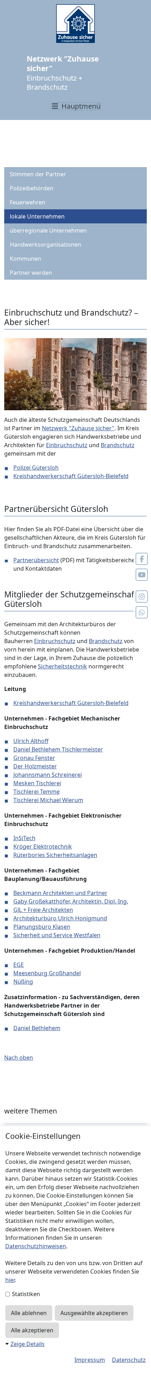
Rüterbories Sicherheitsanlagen (55, 855)
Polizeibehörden (31, 188)
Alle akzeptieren (32, 1330)
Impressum (89, 1360)
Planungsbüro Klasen (41, 927)
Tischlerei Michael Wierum (48, 800)
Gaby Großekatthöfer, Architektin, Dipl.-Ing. (70, 901)
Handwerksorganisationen (45, 244)
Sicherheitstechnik (62, 666)
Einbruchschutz (66, 445)
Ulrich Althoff (30, 741)
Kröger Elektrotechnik (42, 846)
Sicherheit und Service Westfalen (56, 935)
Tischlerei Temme (36, 791)
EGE (18, 965)
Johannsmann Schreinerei (47, 775)
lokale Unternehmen (37, 216)
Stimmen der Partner (38, 174)
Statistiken (25, 1294)
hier (10, 1280)
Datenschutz (129, 1360)
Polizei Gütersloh (36, 467)
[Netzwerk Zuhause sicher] (75, 23)
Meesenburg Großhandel (47, 973)
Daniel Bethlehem (36, 1028)
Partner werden (31, 273)
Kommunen (25, 258)
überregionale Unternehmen (48, 230)
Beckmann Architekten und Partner (60, 893)
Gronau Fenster (34, 758)
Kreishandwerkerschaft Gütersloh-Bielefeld (71, 476)
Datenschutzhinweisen (35, 1246)
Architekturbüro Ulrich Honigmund (60, 918)
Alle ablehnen (29, 1313)
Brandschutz (117, 445)
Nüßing (23, 981)
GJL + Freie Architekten (43, 910)
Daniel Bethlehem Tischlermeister (58, 749)
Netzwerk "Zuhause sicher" (78, 428)
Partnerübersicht (36, 560)
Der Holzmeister (35, 766)
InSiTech (24, 838)
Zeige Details (28, 1344)
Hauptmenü (80, 106)
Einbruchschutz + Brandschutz (63, 73)
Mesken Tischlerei (37, 783)
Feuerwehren (27, 202)
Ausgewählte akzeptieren (94, 1313)
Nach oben (18, 1057)
